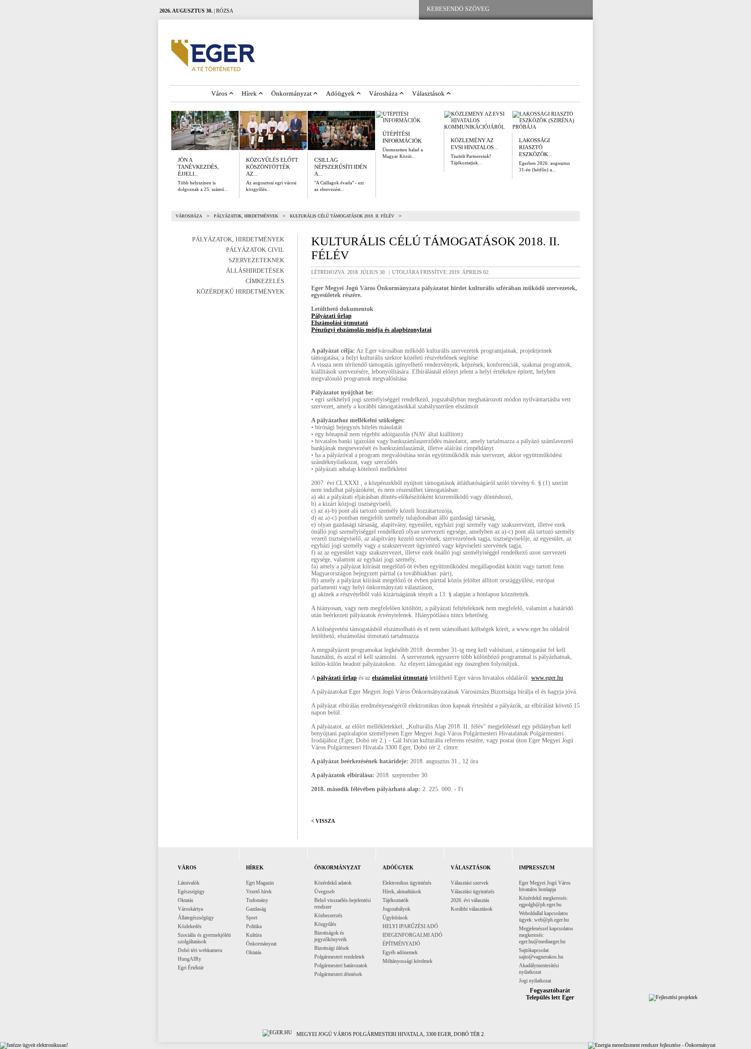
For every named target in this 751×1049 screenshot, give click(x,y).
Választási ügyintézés (473, 892)
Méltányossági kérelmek (407, 961)
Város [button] (220, 93)
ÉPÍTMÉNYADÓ (401, 944)
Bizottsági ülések (331, 948)
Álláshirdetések (255, 270)
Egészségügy (191, 892)
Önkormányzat (261, 944)
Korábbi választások (471, 909)
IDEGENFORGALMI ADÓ (412, 935)
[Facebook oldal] (524, 9)
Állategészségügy (196, 918)
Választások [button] (429, 93)
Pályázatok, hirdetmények (246, 216)
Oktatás (185, 900)
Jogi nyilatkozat (535, 981)
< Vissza (323, 821)
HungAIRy (189, 959)
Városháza (189, 216)
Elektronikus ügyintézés (407, 883)
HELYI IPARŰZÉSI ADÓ (410, 926)
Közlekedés (190, 926)
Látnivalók (188, 883)
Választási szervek (469, 883)
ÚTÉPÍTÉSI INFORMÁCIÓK (402, 137)
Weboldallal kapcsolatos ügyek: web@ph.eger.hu (544, 916)
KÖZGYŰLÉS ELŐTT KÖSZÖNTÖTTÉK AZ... (272, 167)
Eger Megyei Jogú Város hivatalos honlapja (545, 886)
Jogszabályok (396, 909)
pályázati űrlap (337, 678)
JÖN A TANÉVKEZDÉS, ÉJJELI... (198, 167)
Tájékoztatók (395, 900)
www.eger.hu (547, 678)
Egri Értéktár (191, 968)
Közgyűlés (325, 924)
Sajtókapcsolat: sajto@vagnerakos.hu (541, 953)
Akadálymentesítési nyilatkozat (539, 968)
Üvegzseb (324, 892)
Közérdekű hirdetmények (240, 291)
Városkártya (190, 909)
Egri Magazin (260, 883)
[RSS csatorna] (579, 9)
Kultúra (254, 935)
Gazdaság (256, 909)
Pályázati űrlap (331, 316)
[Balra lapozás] (165, 130)
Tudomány (257, 900)
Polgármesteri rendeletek (339, 957)
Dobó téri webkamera (200, 950)
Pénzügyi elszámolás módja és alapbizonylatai (371, 330)
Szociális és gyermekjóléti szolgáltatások (204, 938)
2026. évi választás (470, 900)
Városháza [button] (384, 93)
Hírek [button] (250, 93)
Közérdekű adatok (333, 883)
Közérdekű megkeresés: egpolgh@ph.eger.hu (543, 901)
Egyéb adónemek (400, 952)
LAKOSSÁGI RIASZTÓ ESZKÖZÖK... (535, 147)
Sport (251, 918)
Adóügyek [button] (341, 93)
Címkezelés (265, 281)
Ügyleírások (395, 918)
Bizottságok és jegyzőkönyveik (330, 936)
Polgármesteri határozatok (340, 965)
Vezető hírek (259, 892)
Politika (254, 926)
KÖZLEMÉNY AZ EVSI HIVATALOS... (474, 143)
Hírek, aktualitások (401, 892)
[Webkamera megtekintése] (552, 9)
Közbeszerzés (328, 915)
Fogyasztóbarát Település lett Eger (550, 994)
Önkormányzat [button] (292, 93)
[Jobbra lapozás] (586, 130)
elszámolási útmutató (400, 678)
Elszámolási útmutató (339, 323)
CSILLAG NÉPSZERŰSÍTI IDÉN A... (340, 167)
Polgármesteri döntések (338, 974)
